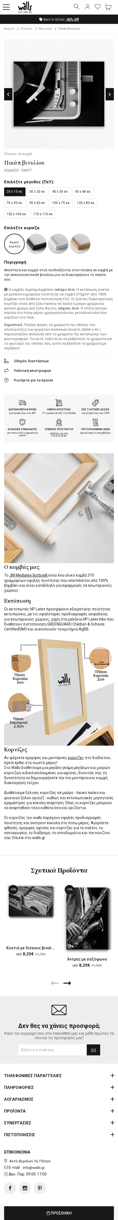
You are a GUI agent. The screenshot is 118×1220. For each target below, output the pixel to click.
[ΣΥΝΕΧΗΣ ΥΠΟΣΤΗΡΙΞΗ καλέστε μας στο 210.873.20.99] (59, 423)
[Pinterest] (40, 1188)
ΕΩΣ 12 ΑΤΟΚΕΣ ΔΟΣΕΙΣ (95, 409)
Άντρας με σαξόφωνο (87, 959)
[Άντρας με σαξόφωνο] (87, 918)
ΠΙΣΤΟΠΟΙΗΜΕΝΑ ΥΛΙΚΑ (95, 429)
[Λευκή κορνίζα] (58, 244)
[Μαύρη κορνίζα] (36, 244)
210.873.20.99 (59, 436)
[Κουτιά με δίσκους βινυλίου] (30, 901)
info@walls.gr (34, 1168)
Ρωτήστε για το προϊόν (33, 380)
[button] (6, 7)
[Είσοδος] (87, 7)
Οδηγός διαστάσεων (31, 361)
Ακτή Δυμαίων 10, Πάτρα (29, 1161)
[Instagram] (25, 1188)
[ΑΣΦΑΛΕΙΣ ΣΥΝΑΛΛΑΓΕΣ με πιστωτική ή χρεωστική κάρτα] (22, 423)
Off (72, 19)
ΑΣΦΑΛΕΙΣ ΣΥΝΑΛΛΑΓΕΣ (22, 429)
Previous (8, 94)
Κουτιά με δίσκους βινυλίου (32, 948)
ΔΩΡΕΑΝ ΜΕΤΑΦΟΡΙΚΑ (22, 409)
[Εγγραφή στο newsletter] (93, 1049)
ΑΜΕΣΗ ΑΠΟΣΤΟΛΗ (59, 409)
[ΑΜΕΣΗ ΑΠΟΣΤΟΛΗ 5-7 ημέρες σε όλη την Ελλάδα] (59, 403)
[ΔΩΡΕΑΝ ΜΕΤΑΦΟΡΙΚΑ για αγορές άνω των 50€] (22, 403)
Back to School (61, 19)
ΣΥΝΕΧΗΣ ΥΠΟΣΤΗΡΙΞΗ (59, 429)
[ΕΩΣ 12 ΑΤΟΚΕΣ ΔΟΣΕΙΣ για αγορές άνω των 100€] (95, 403)
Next (110, 94)
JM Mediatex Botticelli (28, 575)
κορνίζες (76, 758)
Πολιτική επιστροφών (32, 371)
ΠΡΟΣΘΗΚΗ (61, 1213)
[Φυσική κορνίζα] (80, 244)
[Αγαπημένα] (97, 7)
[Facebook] (10, 1188)
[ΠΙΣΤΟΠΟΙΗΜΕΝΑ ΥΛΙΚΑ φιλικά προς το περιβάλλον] (95, 423)
